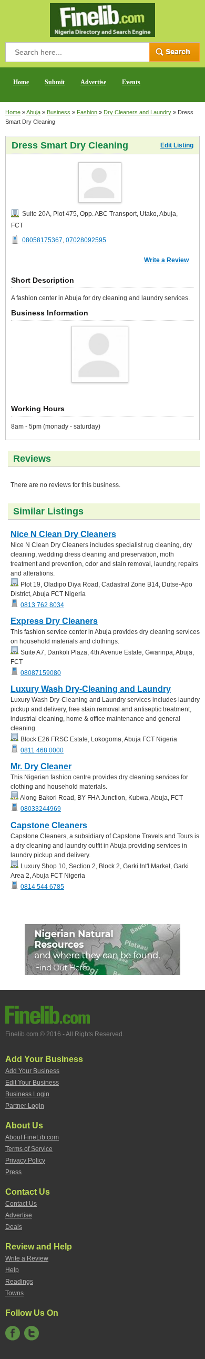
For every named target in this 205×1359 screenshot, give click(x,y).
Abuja (33, 112)
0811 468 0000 (42, 750)
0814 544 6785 (42, 886)
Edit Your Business (32, 1082)
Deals (13, 1227)
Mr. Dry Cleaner (41, 766)
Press (13, 1172)
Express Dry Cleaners (54, 621)
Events (131, 82)
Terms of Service (29, 1149)
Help (12, 1270)
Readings (19, 1281)
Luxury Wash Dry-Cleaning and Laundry (91, 689)
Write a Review (166, 260)
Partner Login (24, 1105)
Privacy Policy (25, 1160)
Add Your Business (32, 1071)
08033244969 (40, 808)
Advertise (93, 82)
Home (21, 82)
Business (58, 112)
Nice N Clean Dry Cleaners (63, 534)
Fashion (87, 112)
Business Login (27, 1094)
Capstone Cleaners (49, 825)
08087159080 (40, 673)
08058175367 (42, 240)
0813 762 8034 (42, 605)
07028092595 (86, 240)
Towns (14, 1293)
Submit (55, 82)
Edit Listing (176, 145)
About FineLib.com (32, 1137)
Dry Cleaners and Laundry (137, 112)
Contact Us (21, 1203)
